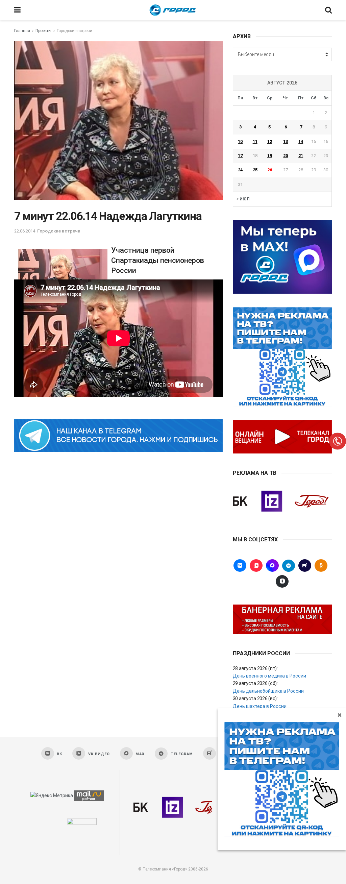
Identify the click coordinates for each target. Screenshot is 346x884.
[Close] (339, 714)
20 (285, 155)
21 (300, 155)
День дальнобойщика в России (268, 691)
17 (240, 155)
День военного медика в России (269, 676)
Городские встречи (74, 30)
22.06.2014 (24, 231)
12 (269, 141)
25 (255, 169)
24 (240, 169)
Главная (22, 30)
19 (269, 155)
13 (285, 141)
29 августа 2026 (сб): (255, 683)
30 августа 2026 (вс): (255, 698)
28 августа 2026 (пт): (255, 668)
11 (255, 141)
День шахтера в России (260, 706)
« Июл (243, 199)
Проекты (43, 30)
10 (240, 141)
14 (300, 141)
